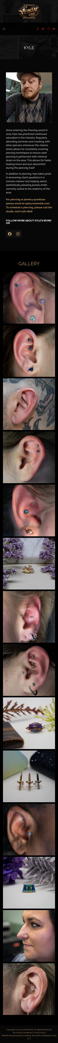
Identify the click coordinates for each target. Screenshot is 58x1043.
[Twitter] (43, 28)
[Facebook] (9, 234)
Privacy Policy (39, 1032)
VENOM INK (27, 1030)
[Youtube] (54, 28)
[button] (3, 28)
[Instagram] (48, 28)
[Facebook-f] (37, 28)
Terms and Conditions (22, 1032)
